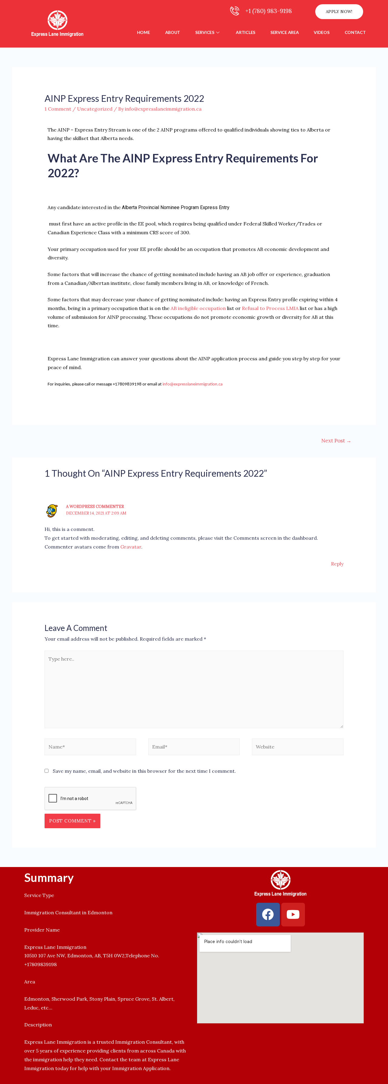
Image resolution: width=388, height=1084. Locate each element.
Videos (321, 32)
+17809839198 (40, 964)
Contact (355, 32)
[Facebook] (268, 914)
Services (204, 32)
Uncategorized (94, 109)
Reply (337, 564)
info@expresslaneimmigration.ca (192, 384)
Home (143, 32)
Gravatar (130, 547)
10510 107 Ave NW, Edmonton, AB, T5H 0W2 (74, 955)
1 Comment (58, 109)
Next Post (336, 440)
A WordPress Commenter (95, 506)
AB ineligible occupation (198, 308)
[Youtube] (293, 914)
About (172, 32)
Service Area (284, 32)
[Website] (297, 748)
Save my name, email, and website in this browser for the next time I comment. (144, 771)
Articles (245, 32)
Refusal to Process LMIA (270, 308)
